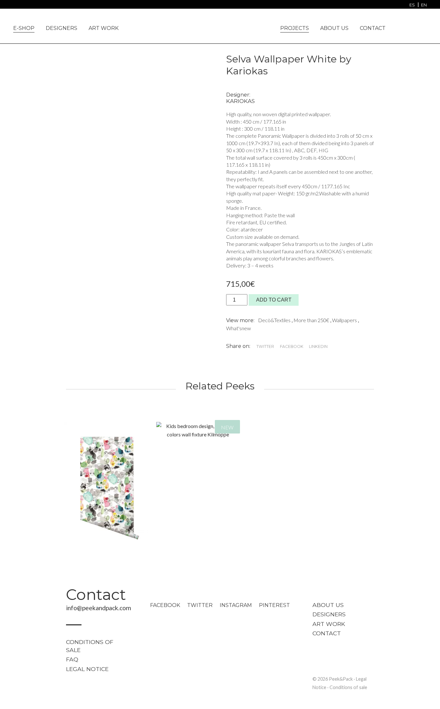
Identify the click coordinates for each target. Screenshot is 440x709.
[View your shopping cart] (423, 27)
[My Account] (412, 27)
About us (334, 28)
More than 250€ (311, 320)
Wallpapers (345, 320)
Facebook (165, 605)
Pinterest (274, 605)
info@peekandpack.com (98, 607)
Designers (61, 28)
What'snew (238, 328)
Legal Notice (87, 669)
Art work (104, 28)
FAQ (72, 659)
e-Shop (23, 28)
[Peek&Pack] (220, 25)
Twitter (200, 605)
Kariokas (240, 101)
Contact (373, 28)
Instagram (236, 605)
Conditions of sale (89, 646)
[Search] (15, 6)
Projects (294, 28)
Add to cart (274, 300)
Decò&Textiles (275, 320)
